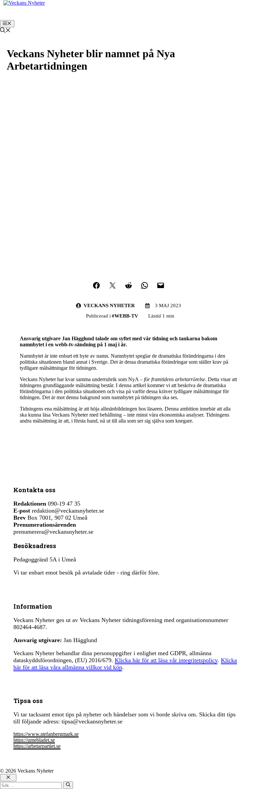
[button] (5, 31)
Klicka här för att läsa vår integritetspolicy (166, 660)
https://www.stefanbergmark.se (46, 734)
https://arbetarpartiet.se (37, 746)
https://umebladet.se (34, 740)
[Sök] (68, 785)
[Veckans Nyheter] (24, 3)
